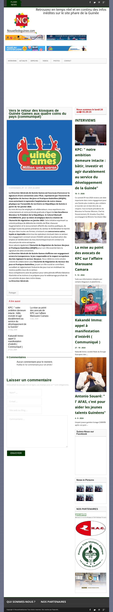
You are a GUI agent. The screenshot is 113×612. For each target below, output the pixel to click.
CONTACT (67, 61)
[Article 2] (89, 488)
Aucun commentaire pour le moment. (35, 362)
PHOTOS (56, 61)
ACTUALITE (23, 61)
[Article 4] (80, 497)
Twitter (94, 2)
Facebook (90, 2)
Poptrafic (55, 609)
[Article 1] (80, 488)
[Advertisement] (56, 85)
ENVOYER (16, 453)
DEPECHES (34, 61)
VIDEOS (45, 61)
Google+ (103, 2)
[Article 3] (98, 488)
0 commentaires (15, 188)
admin (37, 188)
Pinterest (99, 2)
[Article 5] (89, 497)
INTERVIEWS (12, 61)
